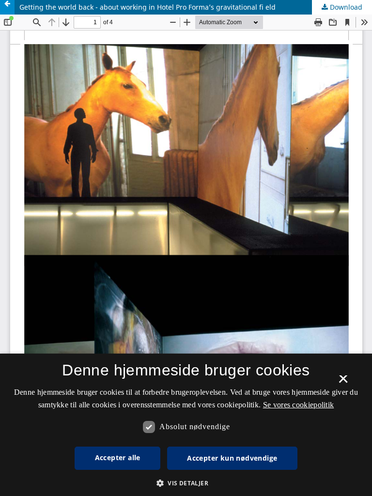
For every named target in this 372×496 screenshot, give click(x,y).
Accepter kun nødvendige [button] (232, 458)
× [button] (343, 382)
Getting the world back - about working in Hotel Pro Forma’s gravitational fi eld (147, 7)
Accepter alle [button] (117, 457)
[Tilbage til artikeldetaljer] (7, 7)
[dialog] (186, 425)
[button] (186, 483)
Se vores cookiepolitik (298, 405)
